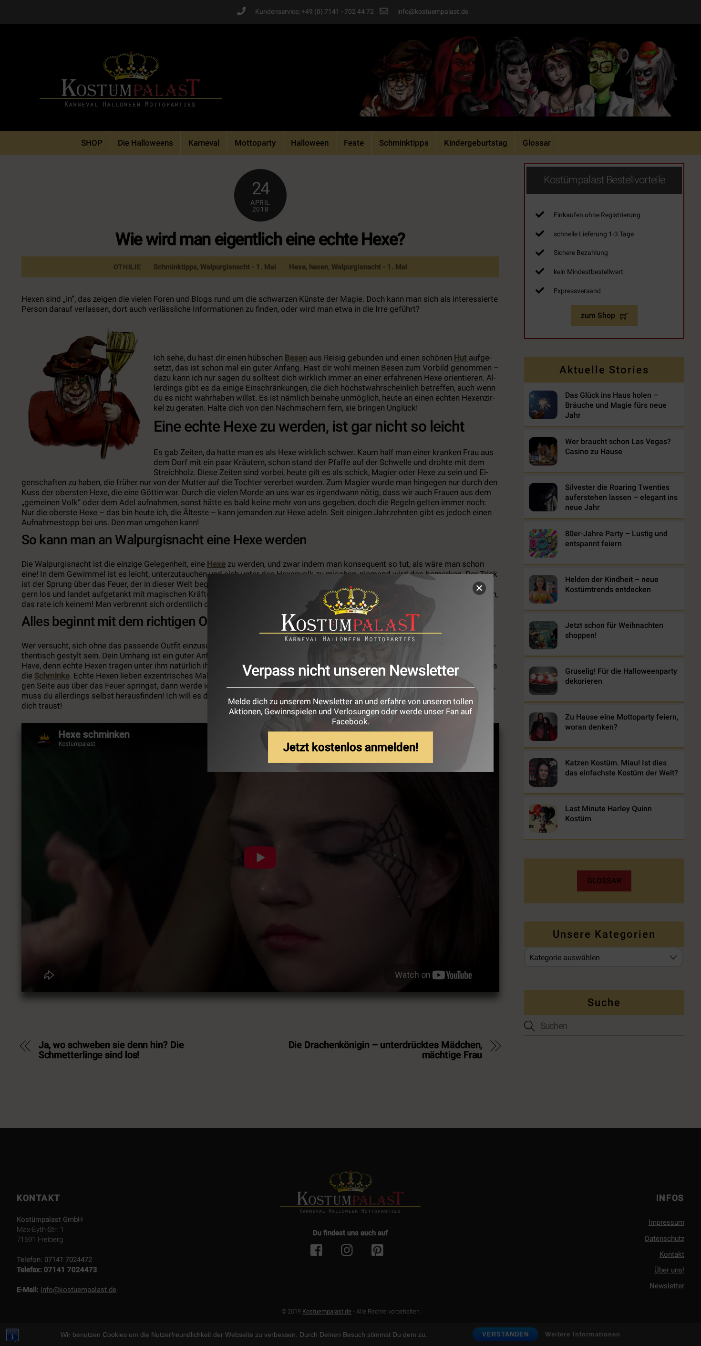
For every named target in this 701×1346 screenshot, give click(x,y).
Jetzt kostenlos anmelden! (350, 747)
